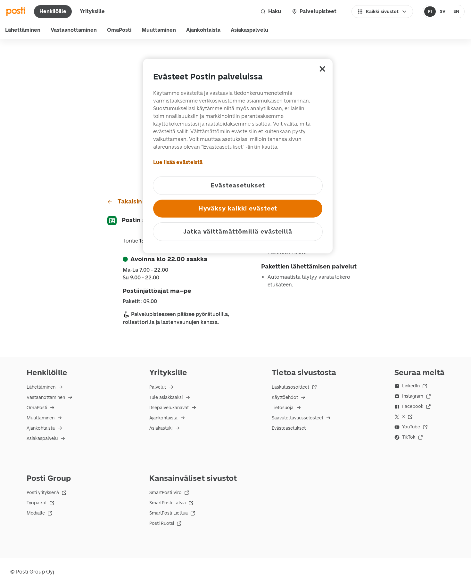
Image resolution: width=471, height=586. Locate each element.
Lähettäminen (22, 30)
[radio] (430, 11)
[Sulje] (322, 69)
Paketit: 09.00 (140, 301)
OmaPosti (119, 30)
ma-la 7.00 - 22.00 (145, 270)
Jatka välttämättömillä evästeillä (237, 231)
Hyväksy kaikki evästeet (237, 208)
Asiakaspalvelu (249, 30)
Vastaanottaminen (74, 30)
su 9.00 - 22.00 (141, 277)
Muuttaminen (159, 30)
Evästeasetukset (289, 428)
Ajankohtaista (203, 30)
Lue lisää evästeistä (177, 162)
